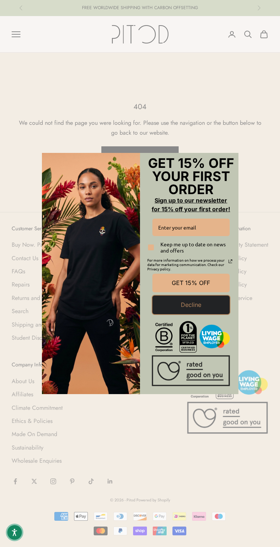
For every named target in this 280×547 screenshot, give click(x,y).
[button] (14, 532)
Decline (191, 304)
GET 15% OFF (191, 282)
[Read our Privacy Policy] (230, 261)
